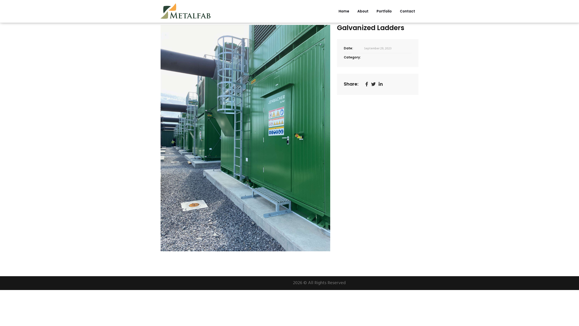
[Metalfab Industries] (186, 11)
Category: (352, 57)
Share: (351, 84)
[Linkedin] (381, 84)
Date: (348, 48)
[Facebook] (366, 84)
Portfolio (384, 11)
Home (344, 11)
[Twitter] (373, 84)
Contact (407, 11)
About (362, 11)
